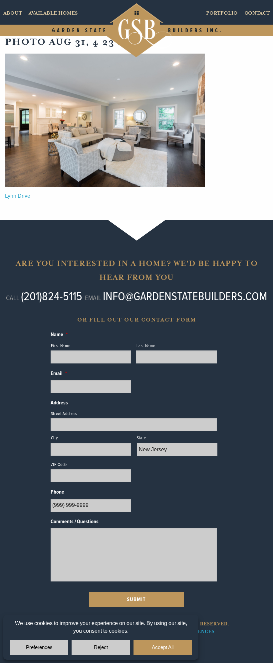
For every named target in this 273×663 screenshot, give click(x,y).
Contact (257, 13)
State (141, 438)
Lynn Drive (17, 196)
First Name (61, 346)
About (12, 13)
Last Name (145, 346)
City (54, 438)
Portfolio (222, 13)
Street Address (64, 414)
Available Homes (53, 13)
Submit (136, 599)
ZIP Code (59, 465)
